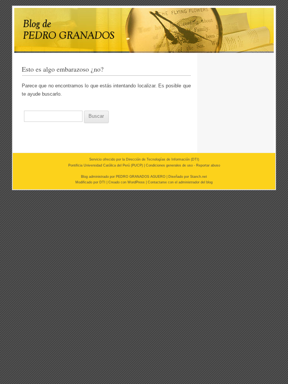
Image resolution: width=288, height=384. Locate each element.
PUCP (137, 165)
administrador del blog (195, 182)
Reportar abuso (208, 165)
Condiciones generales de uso (169, 165)
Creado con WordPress (126, 182)
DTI (195, 159)
